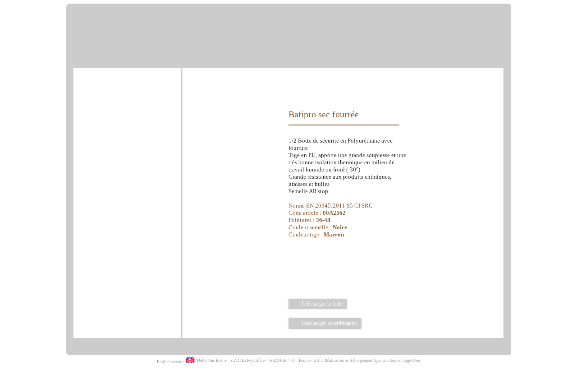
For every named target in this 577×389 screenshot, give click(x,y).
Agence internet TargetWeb (396, 360)
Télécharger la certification (328, 323)
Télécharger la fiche (321, 304)
